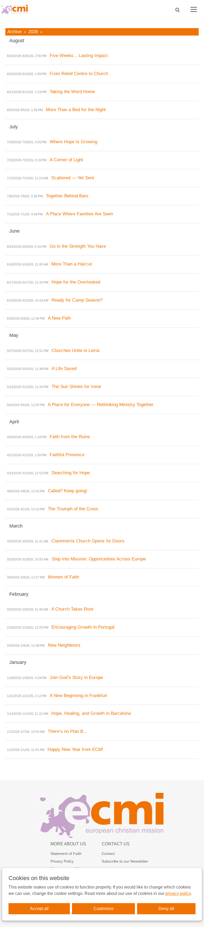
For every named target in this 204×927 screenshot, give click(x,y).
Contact (108, 853)
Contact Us (116, 844)
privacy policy (178, 893)
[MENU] (193, 9)
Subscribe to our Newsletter (125, 861)
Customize (104, 908)
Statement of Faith (66, 853)
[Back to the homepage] (16, 9)
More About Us (68, 844)
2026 (33, 31)
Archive (14, 31)
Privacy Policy (62, 861)
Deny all (166, 908)
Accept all (39, 908)
